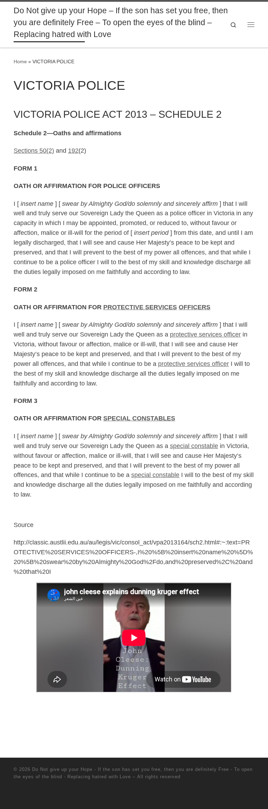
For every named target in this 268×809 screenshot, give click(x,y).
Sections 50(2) (34, 150)
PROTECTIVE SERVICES (140, 307)
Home (20, 61)
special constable (194, 445)
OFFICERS (194, 307)
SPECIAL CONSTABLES (139, 418)
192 (73, 150)
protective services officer (205, 334)
